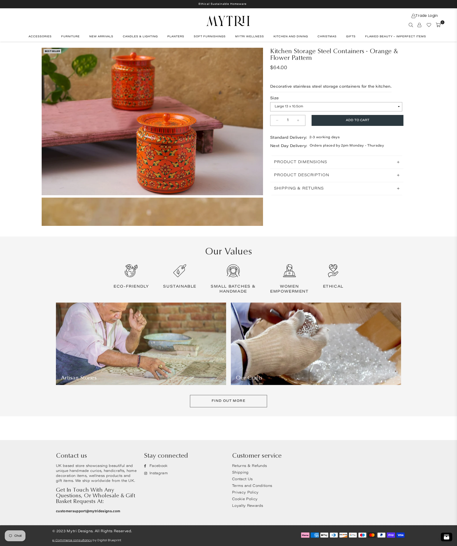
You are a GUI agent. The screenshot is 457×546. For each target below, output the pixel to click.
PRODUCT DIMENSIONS (300, 162)
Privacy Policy (245, 492)
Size (274, 98)
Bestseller (52, 51)
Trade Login (426, 15)
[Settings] (419, 24)
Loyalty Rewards (247, 506)
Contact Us (242, 479)
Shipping (240, 473)
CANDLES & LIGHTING (140, 36)
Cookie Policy (245, 499)
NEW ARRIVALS (101, 36)
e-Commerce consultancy (72, 540)
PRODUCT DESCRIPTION (301, 175)
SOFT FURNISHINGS (210, 36)
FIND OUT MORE (228, 401)
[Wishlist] (428, 24)
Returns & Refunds (249, 466)
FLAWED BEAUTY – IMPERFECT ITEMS (395, 36)
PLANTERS (175, 36)
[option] (152, 121)
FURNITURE (70, 36)
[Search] (411, 24)
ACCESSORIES (40, 36)
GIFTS (351, 36)
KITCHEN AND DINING (290, 36)
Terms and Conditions (252, 486)
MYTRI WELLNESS (249, 36)
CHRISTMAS (327, 36)
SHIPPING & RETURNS (299, 188)
